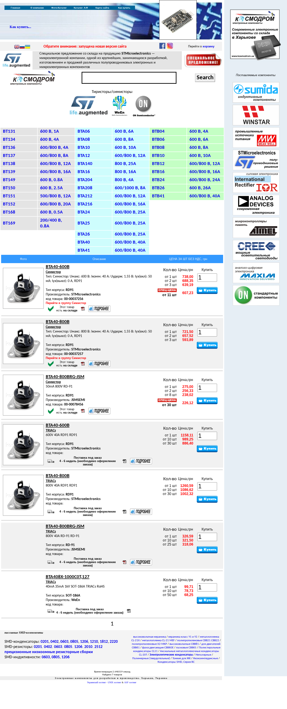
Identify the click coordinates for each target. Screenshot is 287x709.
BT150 (9, 188)
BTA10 (84, 147)
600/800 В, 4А (54, 147)
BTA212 (85, 196)
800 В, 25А (125, 163)
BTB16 (158, 172)
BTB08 (158, 147)
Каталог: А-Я (81, 8)
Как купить (124, 8)
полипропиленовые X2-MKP (149, 644)
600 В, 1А (49, 131)
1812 (104, 642)
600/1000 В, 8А (130, 188)
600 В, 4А (198, 131)
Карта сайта (102, 8)
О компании (37, 8)
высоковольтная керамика (149, 636)
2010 (88, 647)
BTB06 (158, 139)
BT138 (9, 163)
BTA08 (84, 139)
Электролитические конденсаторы (171, 654)
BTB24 (158, 180)
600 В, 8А (124, 139)
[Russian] (22, 47)
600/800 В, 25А (130, 212)
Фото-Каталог (59, 8)
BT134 (9, 139)
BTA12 (84, 155)
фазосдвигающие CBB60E (158, 647)
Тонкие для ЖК (181, 658)
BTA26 (84, 234)
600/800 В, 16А (204, 172)
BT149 (9, 180)
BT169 (9, 223)
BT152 (9, 204)
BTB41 (158, 196)
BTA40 (84, 242)
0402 (54, 642)
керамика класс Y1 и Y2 (182, 636)
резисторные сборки (74, 652)
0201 (45, 642)
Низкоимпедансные (205, 658)
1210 (94, 642)
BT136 (9, 147)
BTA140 (85, 163)
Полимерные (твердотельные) (151, 658)
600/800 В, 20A (55, 204)
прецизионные (17, 652)
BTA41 (84, 250)
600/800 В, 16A (55, 172)
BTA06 (84, 131)
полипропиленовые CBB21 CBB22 (198, 640)
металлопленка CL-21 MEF (158, 640)
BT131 (9, 131)
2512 (98, 647)
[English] (17, 47)
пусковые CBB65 (186, 647)
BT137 (9, 155)
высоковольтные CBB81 (184, 644)
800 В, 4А (124, 180)
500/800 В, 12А (55, 196)
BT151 (9, 196)
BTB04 (158, 131)
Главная (15, 8)
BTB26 (158, 188)
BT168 (9, 212)
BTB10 (158, 155)
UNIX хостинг (114, 682)
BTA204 (85, 180)
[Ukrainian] (27, 47)
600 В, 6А (124, 131)
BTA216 (85, 204)
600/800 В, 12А (130, 155)
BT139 (9, 172)
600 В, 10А (125, 147)
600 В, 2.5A (51, 188)
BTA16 (84, 172)
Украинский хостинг (96, 682)
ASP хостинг (130, 682)
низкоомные (43, 652)
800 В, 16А (125, 172)
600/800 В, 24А (204, 180)
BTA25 (84, 223)
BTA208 (85, 188)
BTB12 (158, 163)
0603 (64, 642)
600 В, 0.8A (51, 180)
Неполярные (203, 654)
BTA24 (84, 212)
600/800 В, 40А (204, 196)
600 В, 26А (200, 188)
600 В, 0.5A (51, 212)
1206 (84, 642)
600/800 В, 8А (54, 155)
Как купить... (20, 27)
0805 (74, 642)
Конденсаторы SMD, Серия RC (176, 662)
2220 (114, 642)
